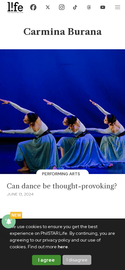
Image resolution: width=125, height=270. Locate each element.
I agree (46, 260)
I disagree (77, 260)
